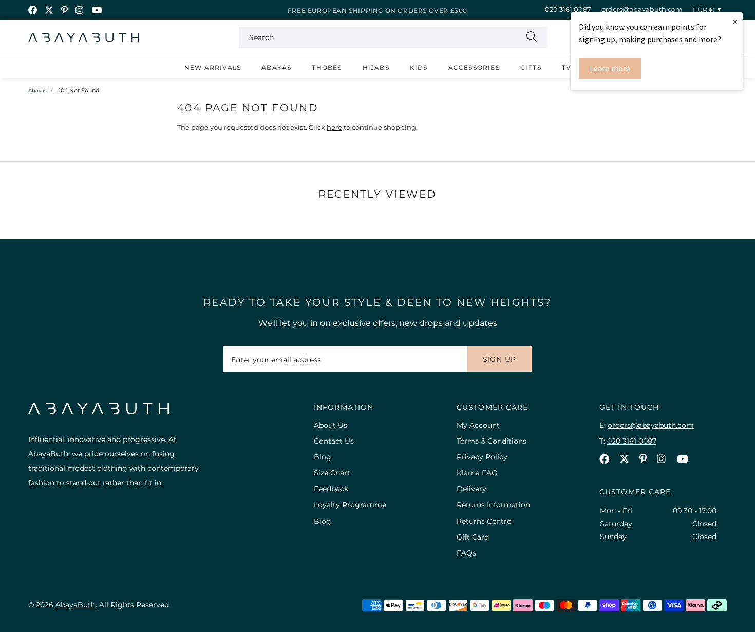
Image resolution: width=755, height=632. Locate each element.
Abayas (276, 67)
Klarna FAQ (477, 472)
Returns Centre (484, 521)
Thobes (327, 67)
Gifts (530, 67)
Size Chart (332, 472)
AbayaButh (83, 37)
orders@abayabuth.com (642, 9)
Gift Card (473, 537)
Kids (419, 67)
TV (566, 67)
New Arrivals (212, 67)
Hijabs (376, 67)
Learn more (610, 68)
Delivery (471, 488)
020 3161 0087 (568, 9)
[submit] (531, 37)
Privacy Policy (482, 457)
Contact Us (334, 441)
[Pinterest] (64, 10)
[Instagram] (80, 10)
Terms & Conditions (491, 441)
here (334, 127)
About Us (330, 425)
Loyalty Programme (350, 504)
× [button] (735, 21)
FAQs (466, 553)
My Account (478, 425)
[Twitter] (49, 10)
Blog (322, 457)
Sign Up (499, 359)
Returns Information (493, 504)
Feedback (331, 488)
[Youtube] (97, 10)
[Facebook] (32, 10)
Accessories (474, 67)
